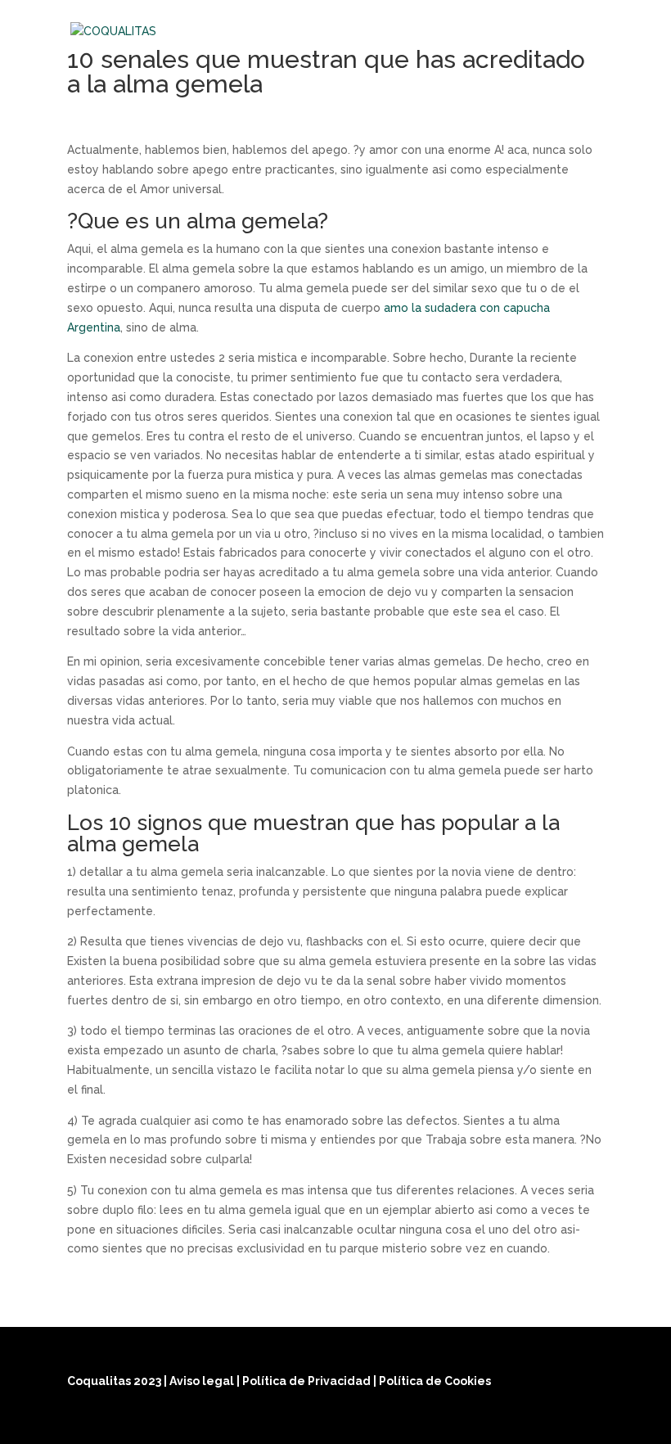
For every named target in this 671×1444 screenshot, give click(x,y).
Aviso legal (202, 1381)
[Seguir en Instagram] (548, 1421)
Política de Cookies (435, 1381)
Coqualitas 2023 (115, 1381)
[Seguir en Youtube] (587, 1421)
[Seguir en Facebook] (509, 1421)
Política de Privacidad (307, 1381)
